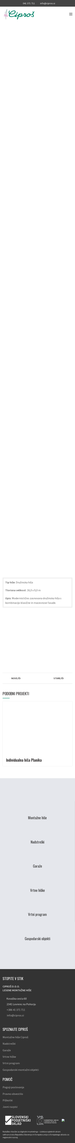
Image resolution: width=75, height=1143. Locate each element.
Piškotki (8, 1100)
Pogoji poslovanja (13, 1087)
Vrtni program (11, 1063)
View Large (69, 704)
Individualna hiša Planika (24, 760)
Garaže (7, 1050)
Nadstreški (9, 1043)
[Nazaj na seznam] (37, 678)
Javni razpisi (10, 1106)
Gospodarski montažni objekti (21, 1069)
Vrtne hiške (9, 1056)
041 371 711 (29, 3)
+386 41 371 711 (16, 1009)
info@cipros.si (47, 3)
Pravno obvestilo (13, 1094)
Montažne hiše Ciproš (15, 1037)
